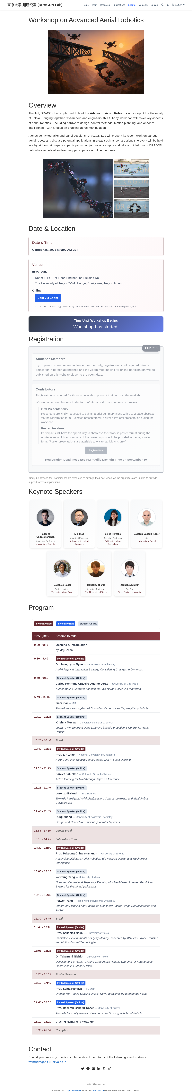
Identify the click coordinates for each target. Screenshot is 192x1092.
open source (98, 1090)
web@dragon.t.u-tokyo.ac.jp (47, 1061)
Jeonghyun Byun (129, 585)
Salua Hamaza (113, 534)
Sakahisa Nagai (62, 585)
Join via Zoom (48, 297)
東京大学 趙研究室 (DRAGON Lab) (34, 5)
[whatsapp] (104, 1069)
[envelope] (93, 1069)
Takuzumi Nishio (96, 585)
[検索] (162, 5)
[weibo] (109, 1069)
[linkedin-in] (99, 1069)
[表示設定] (168, 5)
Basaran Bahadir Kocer (147, 534)
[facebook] (88, 1069)
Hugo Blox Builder (74, 1090)
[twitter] (83, 1069)
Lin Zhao (79, 534)
